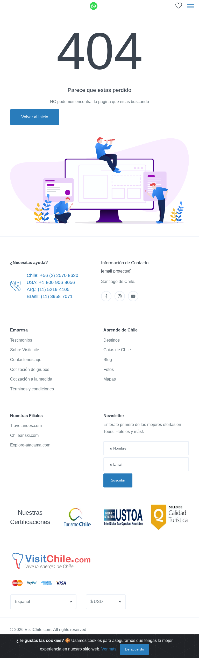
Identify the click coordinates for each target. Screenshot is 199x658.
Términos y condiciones (32, 389)
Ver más (108, 649)
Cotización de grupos (29, 369)
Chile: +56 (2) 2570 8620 (52, 275)
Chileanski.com (24, 435)
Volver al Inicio (34, 117)
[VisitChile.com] (50, 561)
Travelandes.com (26, 425)
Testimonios (21, 340)
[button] (43, 601)
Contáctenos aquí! (27, 359)
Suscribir (118, 480)
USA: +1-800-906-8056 (51, 282)
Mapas (109, 379)
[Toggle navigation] (190, 6)
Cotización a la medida (31, 379)
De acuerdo (134, 649)
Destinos (111, 340)
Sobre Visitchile (24, 350)
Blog (107, 359)
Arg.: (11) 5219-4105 (48, 289)
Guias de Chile (117, 350)
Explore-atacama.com (30, 445)
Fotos (108, 369)
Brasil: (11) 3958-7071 (50, 296)
